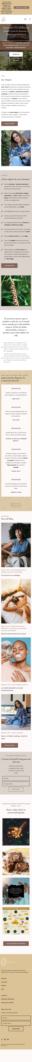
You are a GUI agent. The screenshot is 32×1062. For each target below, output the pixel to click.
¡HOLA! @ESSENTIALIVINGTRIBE (16, 943)
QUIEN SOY (4, 978)
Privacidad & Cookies (7, 1002)
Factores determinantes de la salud (13, 634)
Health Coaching (17, 733)
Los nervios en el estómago (10, 575)
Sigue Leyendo (9, 123)
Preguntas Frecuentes (7, 999)
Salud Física (12, 628)
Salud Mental (18, 572)
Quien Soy (16, 54)
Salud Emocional (16, 570)
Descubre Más (9, 265)
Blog (2, 989)
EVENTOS (3, 985)
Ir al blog (16, 60)
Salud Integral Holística (20, 684)
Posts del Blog (10, 745)
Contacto (4, 995)
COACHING (4, 982)
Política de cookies (21, 7)
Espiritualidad (15, 626)
